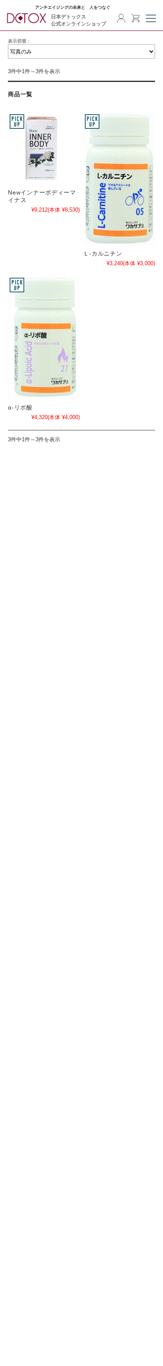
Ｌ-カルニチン (102, 253)
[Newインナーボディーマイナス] (44, 148)
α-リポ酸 (20, 407)
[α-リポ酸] (44, 337)
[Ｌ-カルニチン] (119, 179)
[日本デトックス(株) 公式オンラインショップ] (27, 22)
